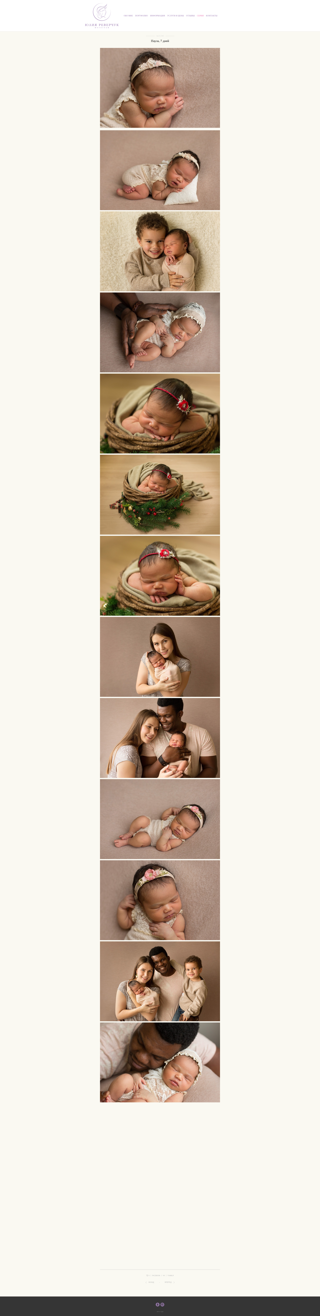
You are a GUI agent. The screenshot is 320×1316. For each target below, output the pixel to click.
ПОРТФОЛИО (141, 16)
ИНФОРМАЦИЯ (157, 16)
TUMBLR (171, 1275)
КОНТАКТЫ (211, 16)
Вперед (168, 1282)
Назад (151, 1282)
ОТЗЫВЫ (190, 16)
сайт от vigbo (160, 1311)
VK (164, 1275)
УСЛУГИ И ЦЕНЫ (175, 16)
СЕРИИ (200, 16)
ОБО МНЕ (128, 16)
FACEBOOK (156, 1275)
